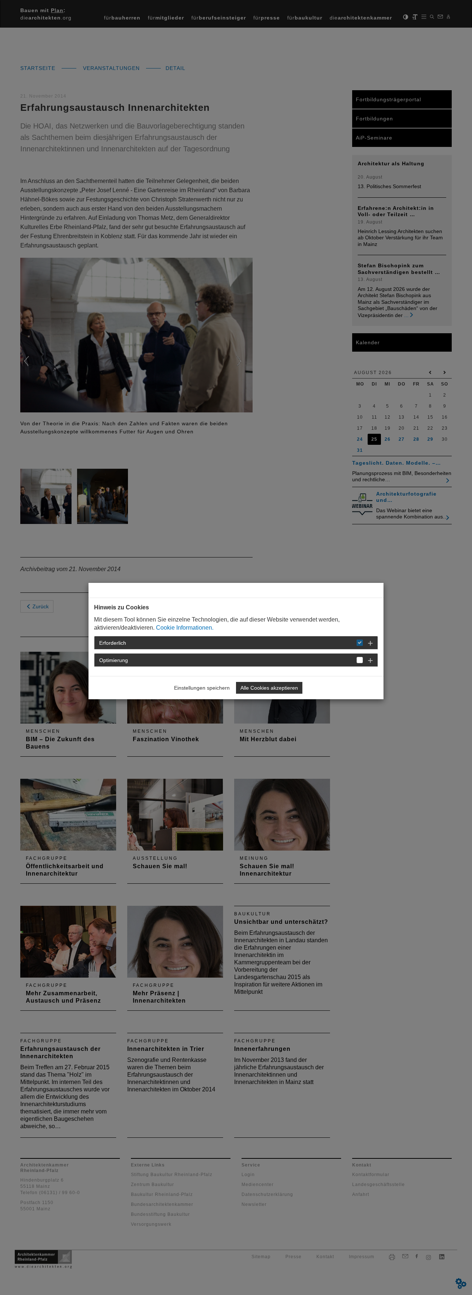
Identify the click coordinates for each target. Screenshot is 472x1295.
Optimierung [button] (113, 660)
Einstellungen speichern (202, 688)
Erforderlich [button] (112, 643)
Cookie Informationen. (185, 627)
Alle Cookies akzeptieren (269, 688)
